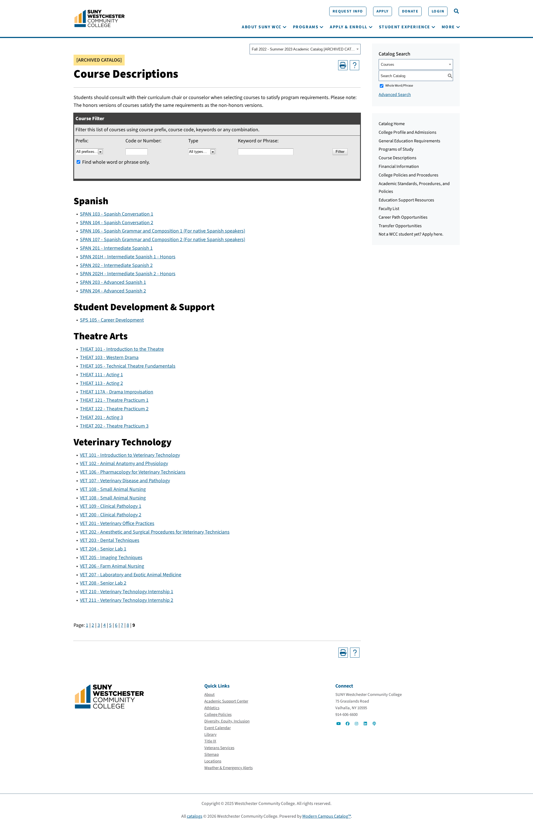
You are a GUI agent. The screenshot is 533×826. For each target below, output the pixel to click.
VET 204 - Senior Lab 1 (103, 548)
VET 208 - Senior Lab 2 (103, 583)
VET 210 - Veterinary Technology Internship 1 (126, 591)
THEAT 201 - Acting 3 (101, 417)
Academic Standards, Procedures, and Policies (414, 188)
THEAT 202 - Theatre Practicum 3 (114, 426)
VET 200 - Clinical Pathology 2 (110, 514)
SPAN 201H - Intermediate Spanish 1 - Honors (127, 256)
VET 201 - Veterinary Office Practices (117, 523)
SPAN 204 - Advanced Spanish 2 (113, 290)
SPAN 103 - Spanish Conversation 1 (116, 214)
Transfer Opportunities (400, 226)
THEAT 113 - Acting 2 (101, 383)
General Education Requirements (409, 141)
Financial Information (399, 166)
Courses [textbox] (387, 64)
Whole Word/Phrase (399, 85)
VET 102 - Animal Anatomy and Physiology (124, 463)
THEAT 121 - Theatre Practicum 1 (114, 400)
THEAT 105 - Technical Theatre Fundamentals (127, 366)
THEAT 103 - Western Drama (109, 357)
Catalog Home (392, 124)
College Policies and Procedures (408, 175)
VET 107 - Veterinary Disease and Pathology (125, 480)
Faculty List (389, 209)
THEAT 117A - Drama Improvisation (116, 391)
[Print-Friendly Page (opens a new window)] (343, 65)
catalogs (194, 816)
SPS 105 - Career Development (112, 320)
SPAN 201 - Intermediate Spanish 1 (116, 248)
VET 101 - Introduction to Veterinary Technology (130, 455)
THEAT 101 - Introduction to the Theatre (122, 349)
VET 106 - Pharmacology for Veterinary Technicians (132, 472)
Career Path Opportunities (403, 217)
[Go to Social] (338, 724)
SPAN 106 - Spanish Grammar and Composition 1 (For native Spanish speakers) (162, 231)
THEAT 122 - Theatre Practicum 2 (114, 408)
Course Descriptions (397, 158)
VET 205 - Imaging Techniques (111, 557)
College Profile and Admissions (407, 132)
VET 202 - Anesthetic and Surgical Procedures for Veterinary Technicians (155, 532)
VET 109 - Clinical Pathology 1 (110, 506)
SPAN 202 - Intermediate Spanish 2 (116, 265)
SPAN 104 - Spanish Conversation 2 (116, 222)
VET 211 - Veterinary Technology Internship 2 (126, 600)
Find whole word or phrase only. (116, 162)
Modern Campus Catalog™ (326, 816)
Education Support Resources (406, 200)
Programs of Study (396, 149)
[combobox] (305, 49)
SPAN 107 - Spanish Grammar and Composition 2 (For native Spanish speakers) (162, 239)
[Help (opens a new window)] (354, 65)
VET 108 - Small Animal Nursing (113, 489)
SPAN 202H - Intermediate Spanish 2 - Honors (127, 273)
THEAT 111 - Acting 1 (101, 374)
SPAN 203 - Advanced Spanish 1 (113, 282)
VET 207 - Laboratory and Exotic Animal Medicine (130, 574)
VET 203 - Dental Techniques (109, 540)
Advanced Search (395, 95)
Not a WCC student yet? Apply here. (411, 234)
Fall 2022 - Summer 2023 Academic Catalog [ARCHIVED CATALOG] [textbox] (303, 49)
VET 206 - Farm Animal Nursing (112, 566)
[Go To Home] (99, 18)
